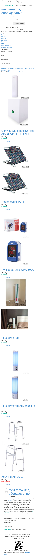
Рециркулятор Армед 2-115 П (18, 407)
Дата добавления (23, 71)
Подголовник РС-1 (12, 201)
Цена (17, 71)
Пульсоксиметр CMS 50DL (17, 269)
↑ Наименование (10, 71)
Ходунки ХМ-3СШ (12, 476)
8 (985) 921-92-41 (10, 5)
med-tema (12, 11)
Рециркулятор (10, 337)
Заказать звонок (19, 23)
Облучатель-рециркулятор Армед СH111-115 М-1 (17, 132)
